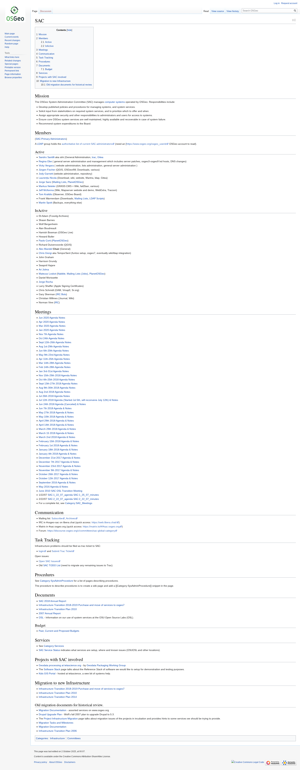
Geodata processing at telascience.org (60, 665)
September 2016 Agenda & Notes (57, 482)
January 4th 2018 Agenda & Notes (57, 453)
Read (206, 11)
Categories (42, 738)
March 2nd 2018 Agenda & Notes (57, 437)
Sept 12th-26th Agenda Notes (55, 342)
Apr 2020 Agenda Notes (52, 321)
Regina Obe (45, 161)
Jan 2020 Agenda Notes (52, 330)
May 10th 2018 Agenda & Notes (56, 416)
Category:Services (54, 646)
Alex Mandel (45, 248)
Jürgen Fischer (47, 169)
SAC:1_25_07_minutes (86, 494)
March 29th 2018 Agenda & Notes (57, 429)
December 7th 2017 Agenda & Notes (59, 461)
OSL (41, 617)
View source (217, 11)
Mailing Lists (59, 182)
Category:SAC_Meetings (78, 503)
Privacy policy (40, 762)
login (41, 551)
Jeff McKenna (46, 190)
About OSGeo (55, 762)
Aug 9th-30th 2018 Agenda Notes (57, 387)
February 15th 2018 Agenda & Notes (59, 441)
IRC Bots (61, 294)
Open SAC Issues (48, 561)
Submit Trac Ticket (62, 551)
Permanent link (12, 70)
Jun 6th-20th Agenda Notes (54, 350)
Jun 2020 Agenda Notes (52, 317)
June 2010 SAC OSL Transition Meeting (60, 490)
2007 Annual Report (50, 613)
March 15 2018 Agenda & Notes (56, 433)
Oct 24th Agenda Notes (51, 338)
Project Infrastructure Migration (61, 718)
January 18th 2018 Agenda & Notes (58, 449)
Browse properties (13, 77)
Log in (277, 3)
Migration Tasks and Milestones (56, 722)
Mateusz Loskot (47, 273)
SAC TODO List (51, 565)
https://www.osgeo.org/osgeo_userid (146, 143)
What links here (12, 57)
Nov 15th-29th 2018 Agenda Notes (58, 375)
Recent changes (12, 40)
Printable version (13, 67)
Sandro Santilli (47, 157)
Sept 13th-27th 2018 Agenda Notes (58, 383)
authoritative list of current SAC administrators (87, 143)
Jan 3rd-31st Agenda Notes (54, 371)
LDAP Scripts (96, 198)
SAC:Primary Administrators (51, 138)
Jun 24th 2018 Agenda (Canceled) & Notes (62, 404)
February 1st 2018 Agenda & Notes (58, 445)
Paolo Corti (45, 240)
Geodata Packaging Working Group (106, 665)
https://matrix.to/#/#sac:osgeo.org (101, 526)
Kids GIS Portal (47, 673)
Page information (13, 74)
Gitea (100, 157)
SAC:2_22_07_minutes (86, 499)
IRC (57, 302)
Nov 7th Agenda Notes (51, 334)
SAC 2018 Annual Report (52, 601)
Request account (289, 3)
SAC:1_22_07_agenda (60, 494)
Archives (70, 518)
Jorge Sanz (45, 182)
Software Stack (52, 669)
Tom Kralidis (45, 194)
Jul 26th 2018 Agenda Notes (54, 396)
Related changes (13, 60)
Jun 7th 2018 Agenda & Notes (55, 408)
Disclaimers (69, 762)
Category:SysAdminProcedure (56, 580)
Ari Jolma (44, 269)
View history (233, 11)
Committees (74, 738)
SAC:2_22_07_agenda (60, 499)
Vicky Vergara (46, 165)
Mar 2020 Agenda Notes (52, 325)
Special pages (11, 64)
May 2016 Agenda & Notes (53, 486)
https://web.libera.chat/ (104, 522)
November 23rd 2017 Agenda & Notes (60, 466)
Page (34, 11)
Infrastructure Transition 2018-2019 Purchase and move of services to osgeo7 (81, 605)
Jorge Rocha (46, 281)
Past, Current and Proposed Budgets (59, 630)
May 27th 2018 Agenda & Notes (56, 412)
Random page (11, 43)
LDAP (40, 143)
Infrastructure (57, 738)
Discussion (45, 11)
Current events (12, 37)
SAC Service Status (49, 650)
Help (7, 47)
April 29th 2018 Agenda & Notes (56, 420)
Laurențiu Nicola (48, 177)
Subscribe (57, 518)
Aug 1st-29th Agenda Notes (54, 346)
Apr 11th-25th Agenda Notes (54, 359)
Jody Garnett (46, 173)
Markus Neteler (47, 186)
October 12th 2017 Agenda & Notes (58, 478)
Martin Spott (45, 202)
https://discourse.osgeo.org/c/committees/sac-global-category (81, 530)
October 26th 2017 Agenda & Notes (58, 474)
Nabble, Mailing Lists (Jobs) (73, 273)
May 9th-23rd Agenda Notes (54, 354)
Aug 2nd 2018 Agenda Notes (54, 391)
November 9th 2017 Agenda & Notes (59, 470)
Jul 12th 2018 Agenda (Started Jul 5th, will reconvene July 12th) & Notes (78, 400)
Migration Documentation (52, 710)
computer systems (115, 102)
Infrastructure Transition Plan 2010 (58, 609)
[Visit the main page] (15, 14)
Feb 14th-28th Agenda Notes (54, 367)
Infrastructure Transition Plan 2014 (58, 696)
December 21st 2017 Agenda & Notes (59, 457)
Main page (10, 33)
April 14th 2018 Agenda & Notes (56, 424)
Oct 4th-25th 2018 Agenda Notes (57, 379)
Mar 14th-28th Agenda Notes (54, 363)
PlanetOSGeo (75, 182)
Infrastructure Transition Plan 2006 (58, 730)
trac (94, 157)
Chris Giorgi (45, 253)
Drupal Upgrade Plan (50, 714)
